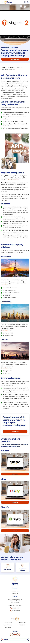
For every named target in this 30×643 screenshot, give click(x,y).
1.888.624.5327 (16, 608)
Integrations (5, 69)
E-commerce (18, 67)
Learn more (15, 474)
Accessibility (8, 627)
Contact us (15, 593)
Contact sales (15, 431)
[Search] (25, 2)
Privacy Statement (8, 622)
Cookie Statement (22, 622)
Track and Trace (15, 591)
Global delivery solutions (8, 67)
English (5, 639)
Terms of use (22, 625)
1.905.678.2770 (16, 611)
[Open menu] (2, 2)
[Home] (8, 2)
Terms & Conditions (8, 625)
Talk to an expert (15, 59)
